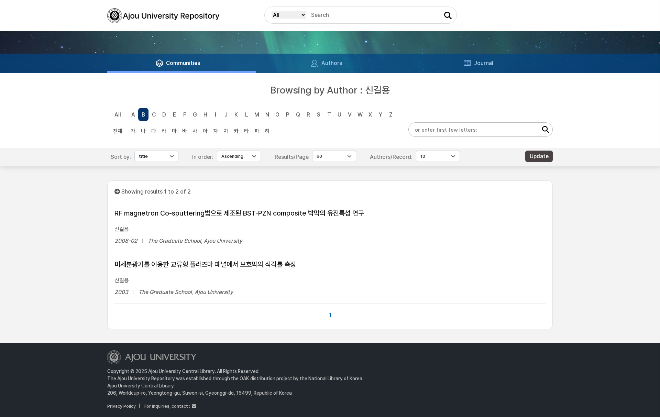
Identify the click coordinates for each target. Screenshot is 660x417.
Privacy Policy (121, 406)
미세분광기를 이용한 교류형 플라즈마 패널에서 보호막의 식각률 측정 (205, 264)
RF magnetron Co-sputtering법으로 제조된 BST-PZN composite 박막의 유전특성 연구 (239, 213)
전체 (117, 131)
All (117, 114)
